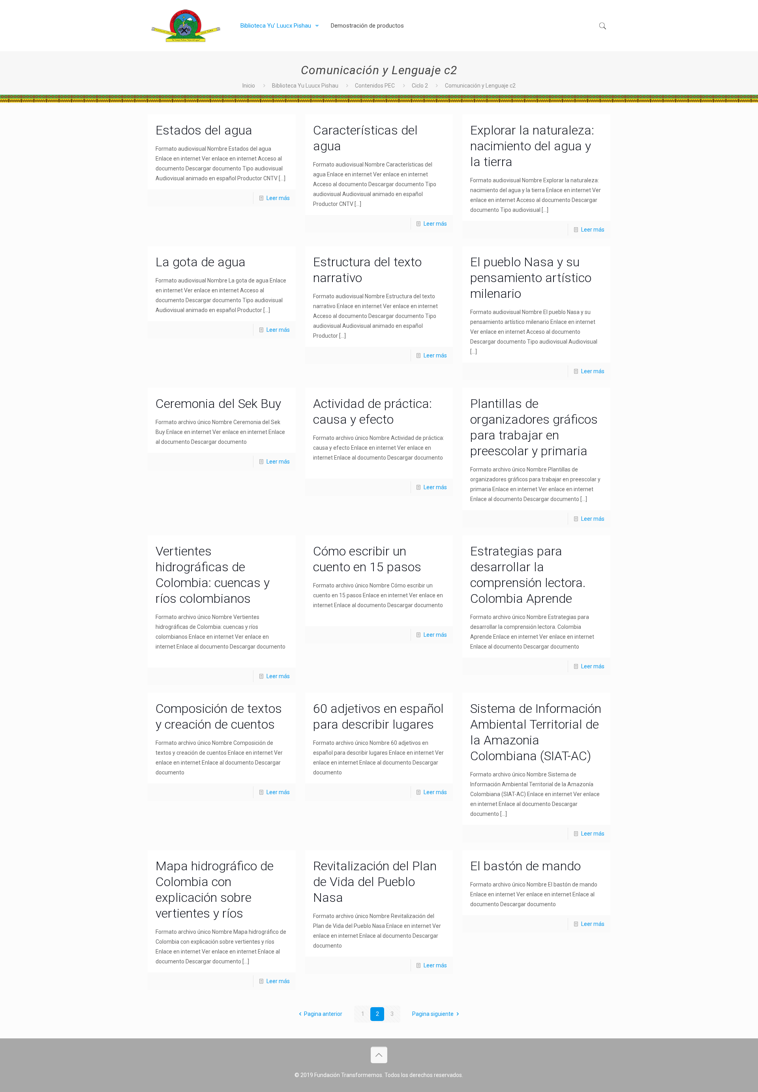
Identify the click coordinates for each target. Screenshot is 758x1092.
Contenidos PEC (375, 85)
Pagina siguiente (433, 1014)
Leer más (278, 198)
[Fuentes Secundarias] (186, 25)
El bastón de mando (525, 865)
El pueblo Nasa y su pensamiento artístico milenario (530, 277)
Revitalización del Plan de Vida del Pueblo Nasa (375, 881)
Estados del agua (204, 130)
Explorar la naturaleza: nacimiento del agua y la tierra (532, 146)
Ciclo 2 (420, 85)
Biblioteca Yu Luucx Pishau (305, 85)
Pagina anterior (323, 1014)
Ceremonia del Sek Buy (218, 403)
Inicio (248, 85)
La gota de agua (201, 261)
